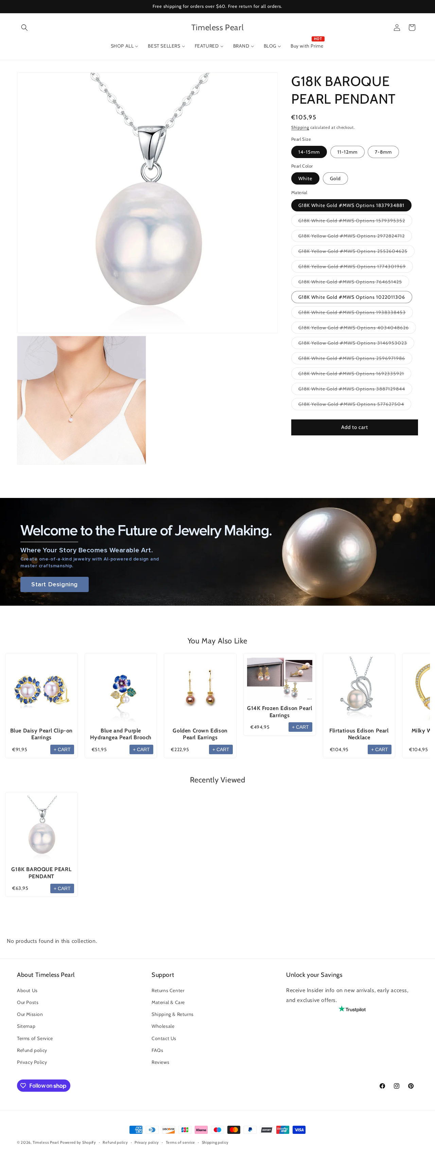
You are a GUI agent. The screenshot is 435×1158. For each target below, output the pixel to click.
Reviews (160, 1062)
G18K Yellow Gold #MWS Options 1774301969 (355, 268)
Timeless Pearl (46, 1142)
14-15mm (309, 152)
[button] (24, 27)
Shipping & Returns (173, 1015)
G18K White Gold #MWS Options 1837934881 (351, 205)
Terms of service (180, 1142)
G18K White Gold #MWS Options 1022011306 (351, 297)
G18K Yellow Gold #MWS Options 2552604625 (356, 252)
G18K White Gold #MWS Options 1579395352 (355, 222)
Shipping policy (215, 1142)
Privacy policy (147, 1142)
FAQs (157, 1050)
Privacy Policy (32, 1062)
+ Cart (62, 749)
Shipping (300, 127)
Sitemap (26, 1026)
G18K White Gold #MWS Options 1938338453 (355, 313)
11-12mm (347, 152)
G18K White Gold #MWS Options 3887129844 (355, 390)
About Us (27, 991)
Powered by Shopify (78, 1142)
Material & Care (168, 1003)
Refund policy (32, 1050)
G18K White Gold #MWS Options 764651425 (353, 283)
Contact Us (164, 1038)
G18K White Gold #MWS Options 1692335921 (354, 375)
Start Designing (54, 584)
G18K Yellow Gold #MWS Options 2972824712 (355, 237)
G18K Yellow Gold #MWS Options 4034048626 (357, 329)
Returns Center (168, 991)
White (305, 178)
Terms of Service (35, 1038)
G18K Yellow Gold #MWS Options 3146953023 (356, 344)
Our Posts (27, 1003)
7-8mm (383, 152)
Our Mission (30, 1015)
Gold (335, 178)
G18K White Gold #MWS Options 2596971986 (355, 359)
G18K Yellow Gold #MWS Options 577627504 (354, 405)
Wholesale (163, 1026)
